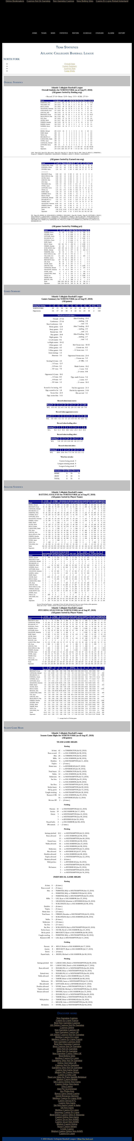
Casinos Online (67, 1028)
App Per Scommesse (67, 1089)
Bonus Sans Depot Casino (67, 1093)
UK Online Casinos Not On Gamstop (67, 1025)
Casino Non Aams (67, 1103)
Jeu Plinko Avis (67, 1091)
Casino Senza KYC (67, 1101)
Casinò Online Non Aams (67, 1117)
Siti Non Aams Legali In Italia (67, 1105)
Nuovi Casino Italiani (67, 1126)
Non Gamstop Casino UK (67, 1032)
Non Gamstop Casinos (67, 1018)
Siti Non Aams (67, 1108)
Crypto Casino (67, 1129)
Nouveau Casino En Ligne (67, 1112)
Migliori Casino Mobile (67, 1079)
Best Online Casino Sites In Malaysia (67, 1115)
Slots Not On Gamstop (67, 1051)
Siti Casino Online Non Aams (67, 1082)
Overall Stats (69, 64)
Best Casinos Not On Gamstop (67, 1046)
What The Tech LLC (85, 1139)
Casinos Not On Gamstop (67, 1065)
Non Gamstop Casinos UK (67, 1030)
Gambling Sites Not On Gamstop (67, 1060)
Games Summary (70, 66)
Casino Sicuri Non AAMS (67, 1119)
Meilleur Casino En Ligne (67, 1037)
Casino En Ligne (67, 1133)
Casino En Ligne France (67, 1020)
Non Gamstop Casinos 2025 (67, 1042)
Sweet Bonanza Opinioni (67, 1096)
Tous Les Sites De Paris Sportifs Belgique (67, 1077)
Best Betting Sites (67, 1056)
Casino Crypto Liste (67, 1075)
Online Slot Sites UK (67, 1063)
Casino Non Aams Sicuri (67, 1070)
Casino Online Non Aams (67, 1084)
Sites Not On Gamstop (67, 1049)
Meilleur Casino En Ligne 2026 (67, 1098)
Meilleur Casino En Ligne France (67, 1039)
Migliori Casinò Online (67, 1124)
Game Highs (69, 71)
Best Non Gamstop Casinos (67, 1023)
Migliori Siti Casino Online (67, 1072)
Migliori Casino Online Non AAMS (67, 1131)
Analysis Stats (70, 68)
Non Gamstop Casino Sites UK (67, 1053)
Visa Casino (67, 1086)
